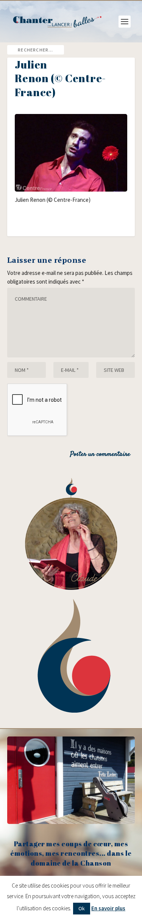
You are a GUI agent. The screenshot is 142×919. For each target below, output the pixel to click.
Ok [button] (81, 908)
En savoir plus (108, 908)
